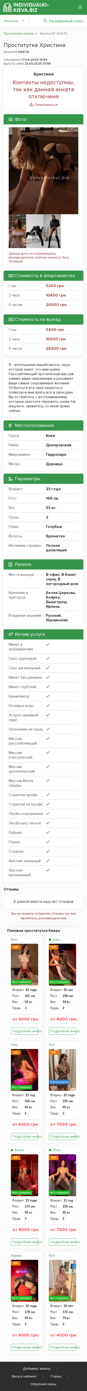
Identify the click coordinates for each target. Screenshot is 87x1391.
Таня (14, 1045)
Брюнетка (55, 536)
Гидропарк (56, 454)
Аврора (16, 1255)
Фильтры (11, 21)
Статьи (56, 1376)
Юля (52, 1255)
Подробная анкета (25, 1031)
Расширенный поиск (66, 21)
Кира (56, 939)
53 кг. (51, 507)
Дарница (54, 464)
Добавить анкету (36, 1369)
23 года (53, 488)
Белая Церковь (60, 592)
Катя (14, 939)
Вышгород (56, 602)
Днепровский (58, 445)
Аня (51, 1045)
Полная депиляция (56, 548)
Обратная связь (43, 1384)
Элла (56, 1150)
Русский (53, 615)
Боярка (53, 597)
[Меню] (80, 7)
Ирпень (53, 606)
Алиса (19, 1150)
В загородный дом (62, 581)
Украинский (57, 620)
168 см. (52, 498)
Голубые (54, 526)
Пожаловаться (45, 105)
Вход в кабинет (24, 1376)
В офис (52, 574)
